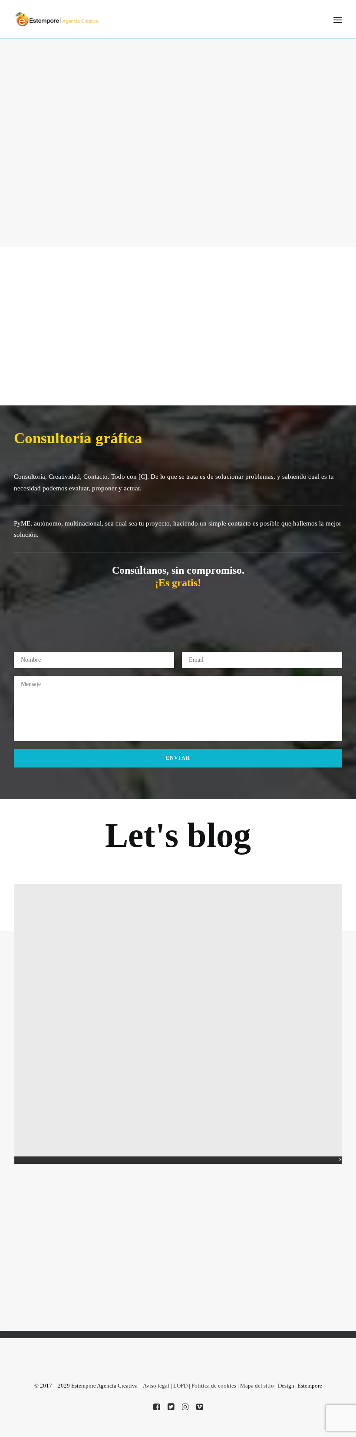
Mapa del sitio (257, 1385)
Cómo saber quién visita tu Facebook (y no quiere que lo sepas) (66, 988)
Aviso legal (156, 1385)
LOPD (180, 1385)
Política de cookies (213, 1385)
